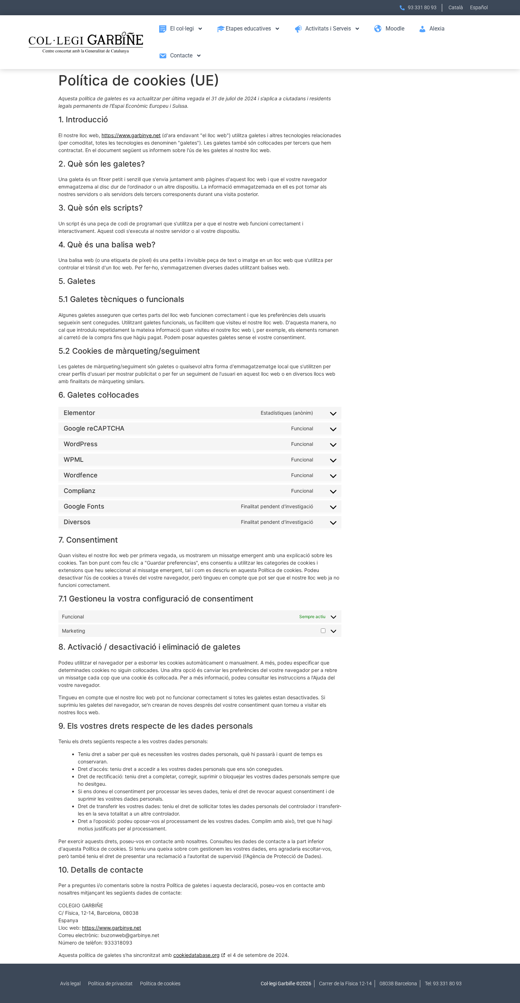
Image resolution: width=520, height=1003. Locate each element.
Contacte (181, 55)
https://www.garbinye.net (131, 135)
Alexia (437, 28)
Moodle (395, 28)
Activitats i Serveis (328, 28)
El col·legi (182, 28)
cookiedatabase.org (196, 955)
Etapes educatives (248, 28)
